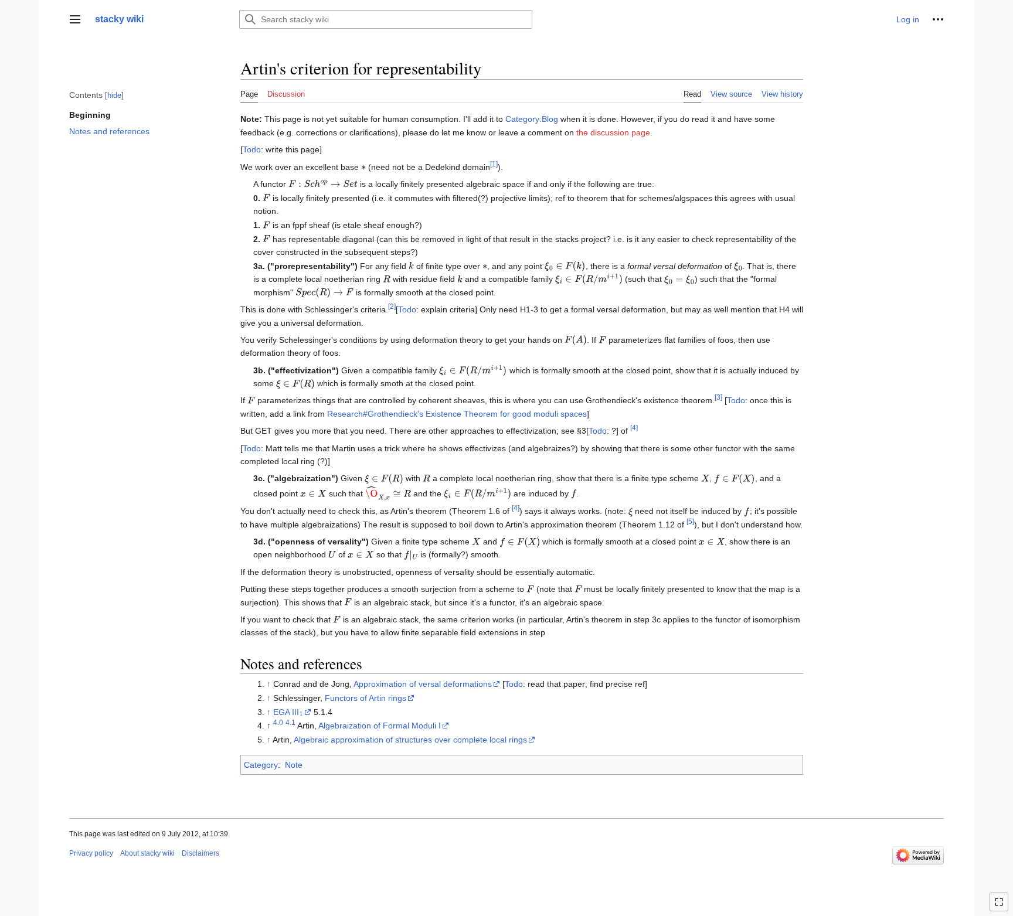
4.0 (278, 723)
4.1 (290, 723)
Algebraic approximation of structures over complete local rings (410, 739)
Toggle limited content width (1000, 907)
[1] (494, 164)
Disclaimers (200, 853)
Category (261, 764)
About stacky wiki (147, 853)
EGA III (287, 712)
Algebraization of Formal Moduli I (379, 725)
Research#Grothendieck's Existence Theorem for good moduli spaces (457, 413)
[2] (392, 306)
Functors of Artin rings (365, 698)
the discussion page (613, 132)
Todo (252, 149)
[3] (718, 397)
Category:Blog (531, 119)
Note (293, 764)
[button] (75, 19)
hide (114, 95)
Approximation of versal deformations (422, 684)
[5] (690, 521)
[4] (634, 428)
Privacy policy (91, 853)
